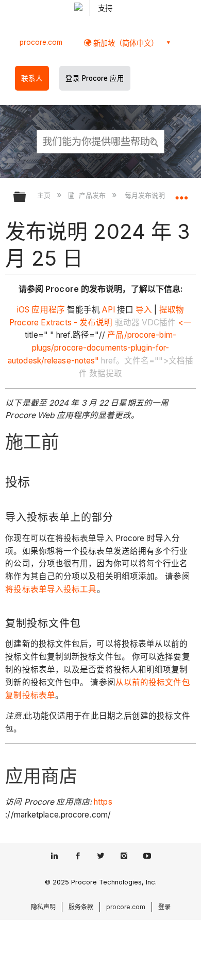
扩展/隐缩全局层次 (26, 197)
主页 (45, 195)
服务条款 (81, 907)
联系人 (32, 78)
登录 (164, 907)
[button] (154, 141)
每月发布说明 (146, 195)
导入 (142, 310)
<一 (184, 322)
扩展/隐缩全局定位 (181, 193)
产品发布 (92, 195)
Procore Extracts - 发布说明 (60, 322)
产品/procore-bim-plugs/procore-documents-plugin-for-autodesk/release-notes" (92, 348)
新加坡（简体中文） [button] (124, 43)
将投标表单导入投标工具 (50, 589)
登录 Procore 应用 (94, 78)
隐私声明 (43, 907)
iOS (23, 310)
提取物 (170, 310)
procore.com (41, 42)
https (103, 802)
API (107, 310)
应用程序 (47, 310)
